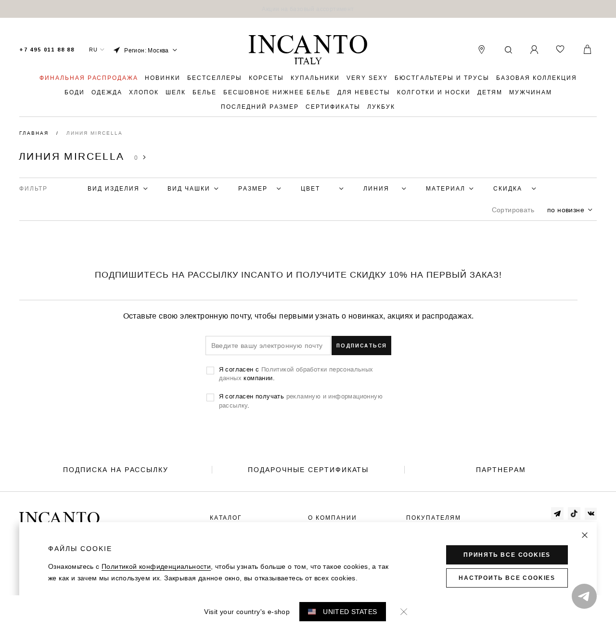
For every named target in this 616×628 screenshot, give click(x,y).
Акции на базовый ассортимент (308, 9)
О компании (332, 517)
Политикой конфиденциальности (156, 566)
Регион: (146, 50)
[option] (308, 9)
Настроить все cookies (507, 578)
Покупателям (433, 517)
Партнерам (501, 470)
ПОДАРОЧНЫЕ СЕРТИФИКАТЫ (308, 470)
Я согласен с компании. (296, 373)
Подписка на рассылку (115, 470)
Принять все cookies (507, 554)
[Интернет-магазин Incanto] (308, 50)
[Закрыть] (585, 535)
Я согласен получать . (301, 400)
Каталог (226, 517)
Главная (35, 133)
